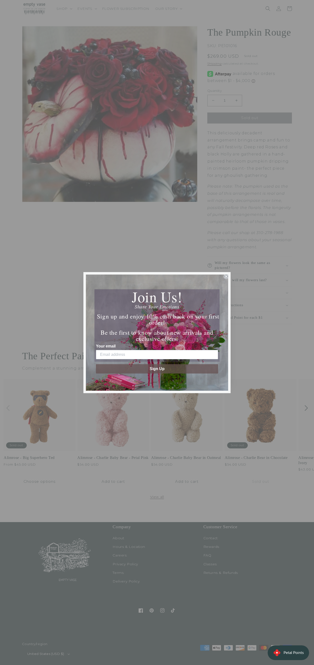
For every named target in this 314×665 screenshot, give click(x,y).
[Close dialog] (226, 276)
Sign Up (157, 369)
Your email (106, 346)
